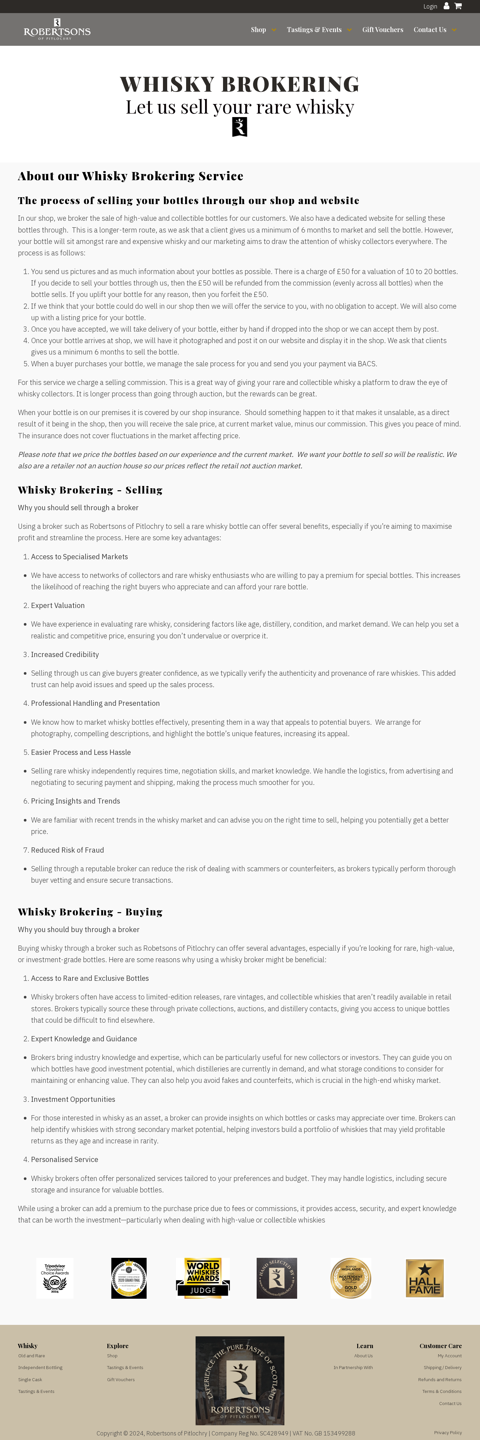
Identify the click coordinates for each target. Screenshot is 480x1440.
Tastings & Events (314, 29)
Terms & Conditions (442, 1391)
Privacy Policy (448, 1432)
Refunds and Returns (440, 1379)
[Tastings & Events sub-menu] (351, 29)
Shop (258, 29)
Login (431, 6)
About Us (363, 1356)
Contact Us (430, 29)
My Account (450, 1356)
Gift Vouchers (382, 29)
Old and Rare (31, 1356)
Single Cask (30, 1379)
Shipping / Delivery (443, 1367)
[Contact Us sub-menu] (455, 29)
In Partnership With (353, 1367)
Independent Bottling (40, 1367)
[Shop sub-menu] (275, 29)
